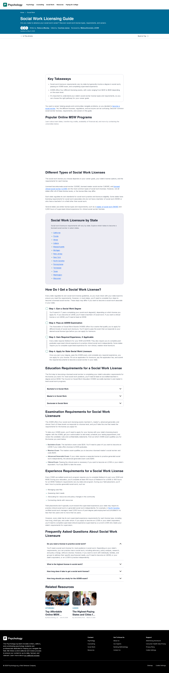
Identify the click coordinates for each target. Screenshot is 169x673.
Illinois (55, 240)
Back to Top (142, 36)
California (56, 233)
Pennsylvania (58, 264)
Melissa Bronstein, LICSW (90, 28)
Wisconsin (57, 278)
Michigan (56, 250)
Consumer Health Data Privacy (156, 644)
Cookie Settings (161, 665)
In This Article (28, 36)
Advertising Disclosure (153, 641)
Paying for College (72, 5)
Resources (60, 5)
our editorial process (31, 655)
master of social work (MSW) (107, 207)
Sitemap (150, 665)
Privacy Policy (150, 647)
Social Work (50, 5)
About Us (116, 641)
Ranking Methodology (120, 647)
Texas (55, 271)
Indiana (56, 243)
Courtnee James (64, 28)
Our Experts (117, 644)
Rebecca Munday (43, 28)
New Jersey (57, 254)
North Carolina (58, 261)
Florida (55, 236)
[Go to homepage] (12, 5)
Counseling (40, 5)
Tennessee (57, 268)
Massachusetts (58, 247)
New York (57, 257)
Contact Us (116, 650)
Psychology (30, 5)
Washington (57, 275)
